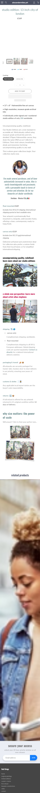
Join (33, 758)
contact (3, 791)
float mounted (8, 79)
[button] (20, 96)
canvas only (19, 79)
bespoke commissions (8, 786)
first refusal (4, 784)
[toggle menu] (2, 2)
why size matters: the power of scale (19, 415)
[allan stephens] (20, 311)
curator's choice (6, 781)
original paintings (6, 776)
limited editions (6, 778)
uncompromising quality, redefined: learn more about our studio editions (19, 259)
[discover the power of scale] (20, 443)
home (3, 774)
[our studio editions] (20, 275)
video (3, 788)
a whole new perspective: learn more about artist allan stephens (19, 295)
